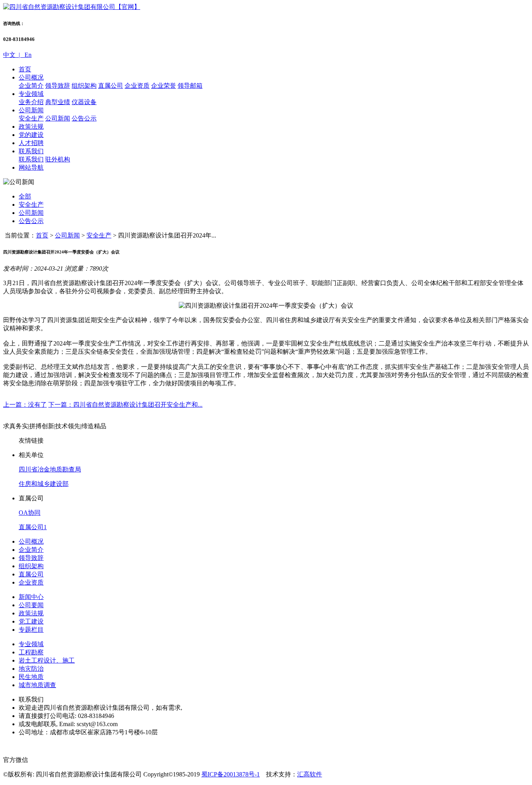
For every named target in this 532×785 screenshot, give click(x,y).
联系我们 (31, 151)
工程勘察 (31, 652)
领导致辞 (57, 85)
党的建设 (31, 134)
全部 (25, 196)
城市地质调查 (37, 685)
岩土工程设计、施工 (47, 660)
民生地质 (31, 676)
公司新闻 (31, 110)
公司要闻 (31, 605)
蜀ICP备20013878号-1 (230, 774)
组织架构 (84, 85)
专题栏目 (31, 629)
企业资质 (137, 85)
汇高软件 (309, 774)
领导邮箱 (190, 85)
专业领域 (31, 93)
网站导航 (31, 167)
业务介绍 (31, 102)
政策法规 (31, 126)
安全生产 (31, 118)
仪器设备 (84, 102)
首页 (25, 69)
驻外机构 (57, 159)
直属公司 (110, 85)
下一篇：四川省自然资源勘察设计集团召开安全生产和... (125, 404)
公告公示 (84, 118)
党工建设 (31, 621)
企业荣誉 (163, 85)
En (27, 54)
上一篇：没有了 (25, 404)
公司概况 (31, 77)
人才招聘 (31, 143)
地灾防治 (31, 668)
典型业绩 (57, 102)
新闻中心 (31, 597)
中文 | (13, 54)
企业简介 (31, 85)
